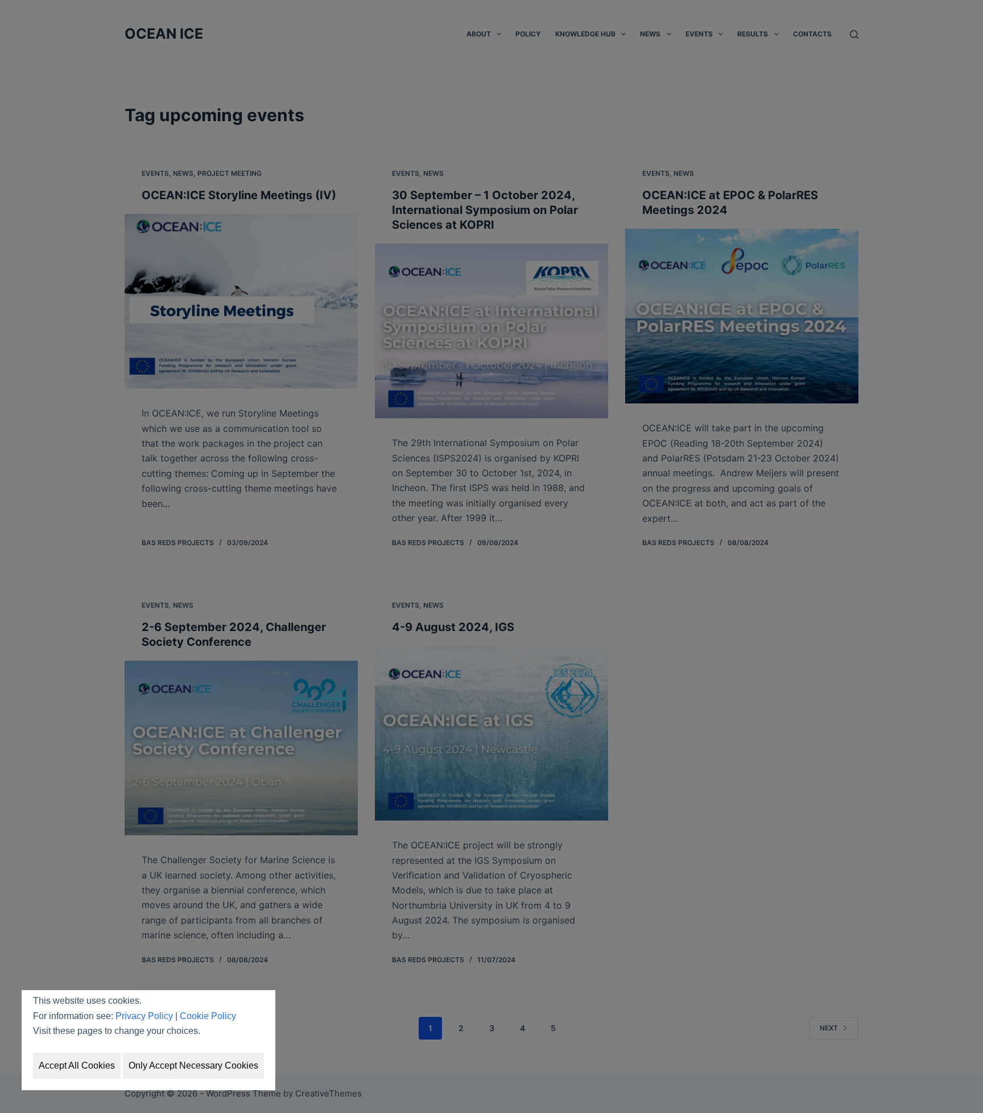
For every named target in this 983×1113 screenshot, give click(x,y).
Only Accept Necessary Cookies (193, 1065)
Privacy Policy (144, 1016)
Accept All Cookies (77, 1065)
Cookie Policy (208, 1016)
